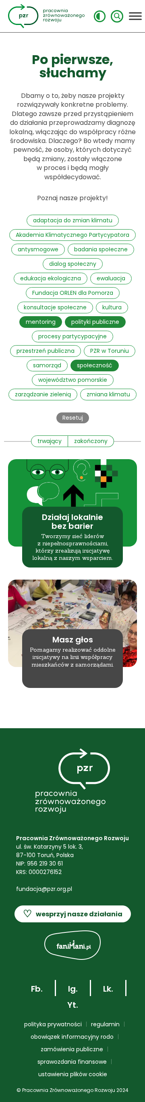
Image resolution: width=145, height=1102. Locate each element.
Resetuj (72, 418)
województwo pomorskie (72, 380)
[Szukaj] (117, 16)
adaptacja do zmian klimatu (72, 220)
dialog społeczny (72, 264)
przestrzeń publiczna (46, 351)
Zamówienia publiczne (72, 1049)
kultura (112, 307)
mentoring (41, 322)
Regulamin (105, 1024)
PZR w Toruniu (109, 351)
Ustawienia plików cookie (72, 1074)
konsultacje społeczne (55, 307)
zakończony (91, 441)
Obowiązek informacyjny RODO (72, 1037)
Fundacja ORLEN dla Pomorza (72, 293)
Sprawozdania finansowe (72, 1062)
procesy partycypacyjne (72, 336)
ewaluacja (111, 278)
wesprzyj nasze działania (72, 914)
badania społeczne (101, 249)
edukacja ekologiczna (50, 278)
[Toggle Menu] (135, 16)
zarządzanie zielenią (43, 394)
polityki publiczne (95, 322)
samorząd (47, 365)
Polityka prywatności (53, 1024)
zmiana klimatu (108, 394)
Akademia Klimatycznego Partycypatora (72, 235)
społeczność (94, 365)
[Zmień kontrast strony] (100, 16)
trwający (49, 441)
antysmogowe (38, 249)
